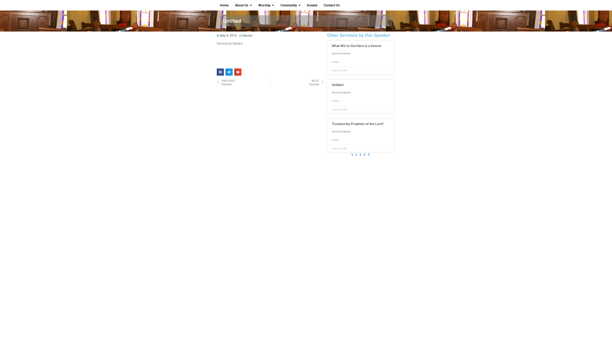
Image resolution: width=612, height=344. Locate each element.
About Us (241, 5)
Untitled (337, 85)
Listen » (335, 62)
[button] (220, 72)
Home (224, 5)
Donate (312, 5)
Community (288, 5)
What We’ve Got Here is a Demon (356, 46)
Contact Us (332, 5)
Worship (264, 5)
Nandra (247, 35)
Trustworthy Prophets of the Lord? (358, 124)
